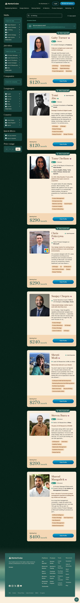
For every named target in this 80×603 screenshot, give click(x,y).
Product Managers (57, 8)
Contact (11, 567)
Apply (18, 149)
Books (67, 574)
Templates (68, 582)
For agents (42, 593)
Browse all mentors (67, 3)
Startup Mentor (36, 8)
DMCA (36, 593)
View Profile (63, 81)
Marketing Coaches (71, 8)
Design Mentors (24, 8)
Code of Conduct (29, 593)
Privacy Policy (21, 593)
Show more (8, 39)
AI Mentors (46, 8)
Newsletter (68, 561)
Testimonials (45, 586)
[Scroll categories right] (73, 8)
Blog (67, 585)
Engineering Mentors (11, 8)
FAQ (10, 593)
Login (55, 3)
